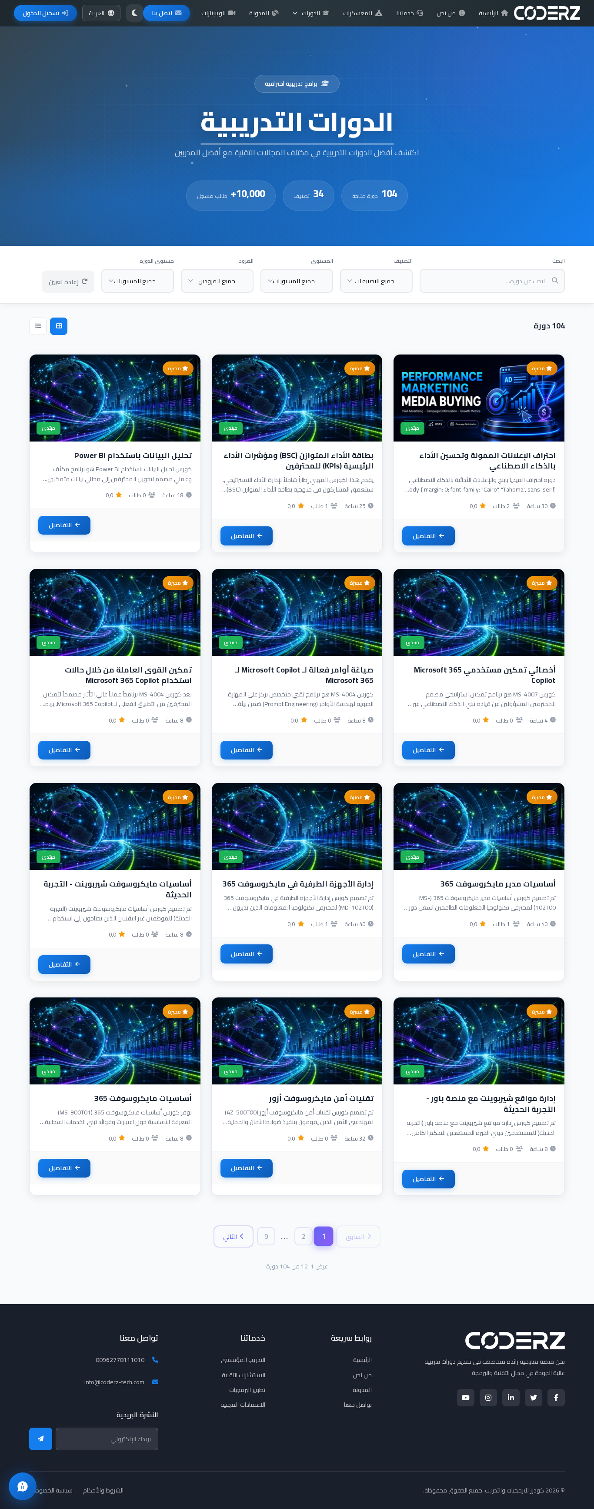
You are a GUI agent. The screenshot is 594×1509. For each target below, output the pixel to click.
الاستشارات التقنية (243, 1375)
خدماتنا (405, 13)
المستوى (322, 260)
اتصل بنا (162, 13)
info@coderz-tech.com (114, 1382)
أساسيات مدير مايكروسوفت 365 (498, 884)
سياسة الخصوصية (51, 1490)
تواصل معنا (358, 1404)
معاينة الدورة (474, 406)
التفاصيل (424, 536)
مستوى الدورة (157, 260)
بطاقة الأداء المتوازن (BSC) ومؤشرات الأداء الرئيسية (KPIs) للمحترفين (299, 460)
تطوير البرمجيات (247, 1390)
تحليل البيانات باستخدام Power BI (133, 455)
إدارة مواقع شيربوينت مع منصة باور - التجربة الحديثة (491, 1103)
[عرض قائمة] (38, 326)
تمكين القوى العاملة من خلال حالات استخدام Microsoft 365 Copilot (128, 675)
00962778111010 (120, 1360)
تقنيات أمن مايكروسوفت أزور (321, 1098)
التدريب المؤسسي (243, 1360)
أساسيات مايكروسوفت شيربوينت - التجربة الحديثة (117, 889)
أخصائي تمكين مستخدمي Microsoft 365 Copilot (485, 675)
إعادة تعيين (63, 282)
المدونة (259, 13)
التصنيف (403, 260)
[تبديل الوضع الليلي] (134, 13)
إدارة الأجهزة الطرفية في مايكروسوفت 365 (298, 884)
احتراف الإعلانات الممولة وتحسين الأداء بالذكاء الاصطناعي (487, 460)
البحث (558, 260)
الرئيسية (488, 13)
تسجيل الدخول (41, 13)
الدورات (311, 13)
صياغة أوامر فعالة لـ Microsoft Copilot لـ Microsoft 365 (304, 675)
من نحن (446, 13)
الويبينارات (213, 13)
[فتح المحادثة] (23, 1486)
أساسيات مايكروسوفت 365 (143, 1098)
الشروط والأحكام (103, 1490)
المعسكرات (357, 13)
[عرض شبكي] (58, 326)
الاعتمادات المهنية (242, 1404)
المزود (246, 260)
